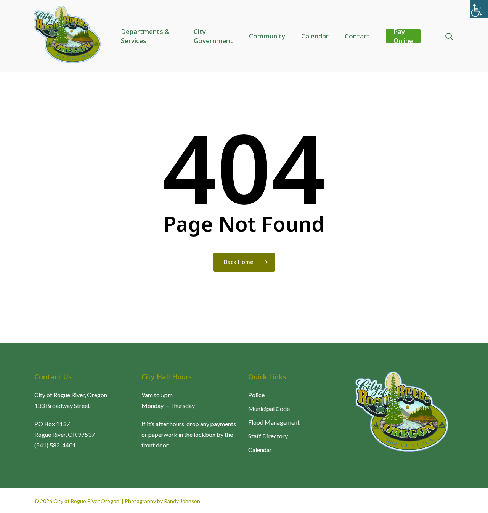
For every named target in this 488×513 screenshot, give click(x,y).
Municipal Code (269, 408)
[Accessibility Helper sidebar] (479, 9)
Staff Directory (268, 435)
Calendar (260, 449)
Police (256, 394)
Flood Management (274, 422)
